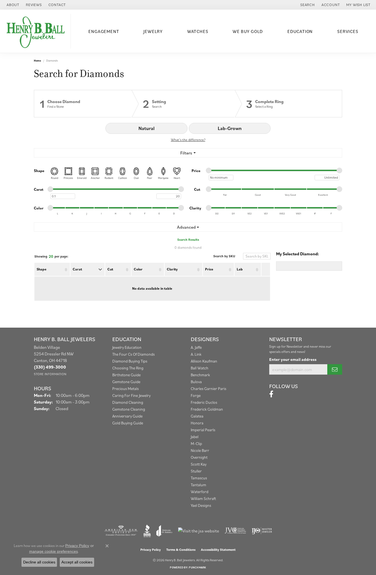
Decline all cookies (39, 562)
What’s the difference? (188, 139)
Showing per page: (51, 256)
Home (37, 60)
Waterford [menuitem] (199, 491)
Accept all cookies (76, 562)
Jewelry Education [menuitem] (126, 347)
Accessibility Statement (218, 550)
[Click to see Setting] (183, 103)
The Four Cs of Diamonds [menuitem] (133, 354)
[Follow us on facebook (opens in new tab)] (271, 394)
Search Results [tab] (188, 239)
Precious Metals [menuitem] (125, 388)
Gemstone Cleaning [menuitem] (128, 409)
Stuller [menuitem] (196, 471)
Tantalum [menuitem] (198, 484)
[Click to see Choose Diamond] (83, 103)
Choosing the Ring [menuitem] (127, 368)
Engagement (103, 31)
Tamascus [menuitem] (199, 477)
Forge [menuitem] (196, 395)
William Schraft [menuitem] (203, 498)
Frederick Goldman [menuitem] (207, 409)
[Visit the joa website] (164, 531)
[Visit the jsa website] (198, 530)
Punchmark (197, 567)
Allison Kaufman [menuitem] (204, 361)
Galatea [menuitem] (197, 416)
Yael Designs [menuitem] (201, 505)
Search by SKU (224, 256)
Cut (110, 269)
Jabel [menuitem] (194, 436)
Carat (77, 269)
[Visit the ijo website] (262, 531)
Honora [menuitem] (197, 422)
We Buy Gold (248, 31)
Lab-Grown (230, 128)
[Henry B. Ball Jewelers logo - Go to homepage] (37, 31)
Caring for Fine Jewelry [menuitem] (131, 395)
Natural (146, 128)
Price (209, 269)
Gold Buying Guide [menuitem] (127, 422)
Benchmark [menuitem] (200, 374)
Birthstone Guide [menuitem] (126, 374)
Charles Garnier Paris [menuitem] (208, 388)
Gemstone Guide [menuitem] (126, 381)
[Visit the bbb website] (147, 531)
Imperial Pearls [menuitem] (203, 429)
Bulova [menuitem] (196, 381)
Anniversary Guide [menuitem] (127, 416)
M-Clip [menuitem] (196, 443)
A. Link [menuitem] (196, 354)
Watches (197, 31)
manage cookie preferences (53, 551)
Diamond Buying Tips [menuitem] (129, 361)
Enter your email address (293, 359)
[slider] (208, 170)
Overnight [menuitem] (199, 457)
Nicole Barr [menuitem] (200, 450)
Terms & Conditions (180, 550)
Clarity (172, 269)
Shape (42, 269)
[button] (307, 5)
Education (300, 31)
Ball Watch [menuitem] (199, 368)
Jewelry (153, 31)
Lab (240, 269)
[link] (12, 5)
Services (347, 31)
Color (138, 269)
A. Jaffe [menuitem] (196, 347)
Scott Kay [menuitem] (198, 464)
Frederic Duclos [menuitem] (204, 402)
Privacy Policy (150, 550)
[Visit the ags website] (121, 531)
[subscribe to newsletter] (334, 369)
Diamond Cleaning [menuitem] (127, 402)
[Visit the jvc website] (235, 531)
